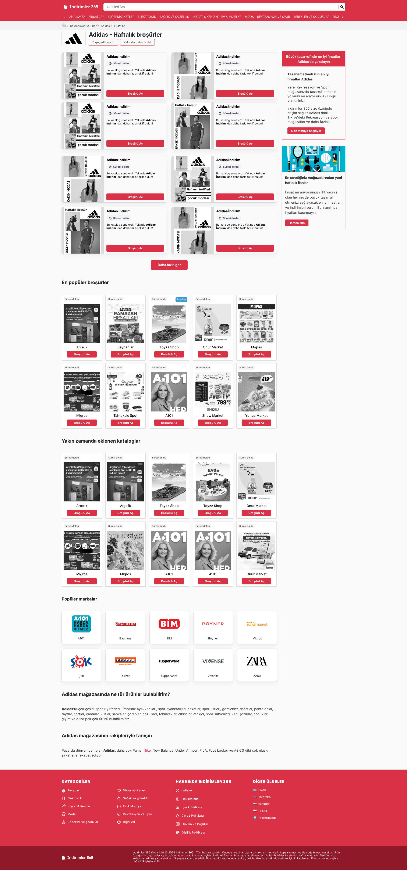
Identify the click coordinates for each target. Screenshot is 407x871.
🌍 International (264, 817)
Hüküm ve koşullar (195, 824)
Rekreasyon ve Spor (273, 16)
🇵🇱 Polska (260, 810)
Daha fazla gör (169, 265)
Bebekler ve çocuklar (311, 16)
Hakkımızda (190, 799)
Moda (249, 16)
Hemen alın (297, 223)
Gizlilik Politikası (193, 832)
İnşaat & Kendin (205, 16)
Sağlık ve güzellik (174, 16)
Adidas (105, 26)
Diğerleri (129, 822)
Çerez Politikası (193, 815)
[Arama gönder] (342, 7)
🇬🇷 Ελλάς (259, 790)
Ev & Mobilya (231, 16)
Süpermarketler (121, 16)
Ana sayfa (77, 16)
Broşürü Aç (135, 93)
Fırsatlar (96, 16)
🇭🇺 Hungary (261, 803)
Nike (147, 750)
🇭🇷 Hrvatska (262, 797)
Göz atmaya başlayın (306, 131)
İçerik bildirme (192, 807)
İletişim (187, 790)
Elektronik (147, 16)
